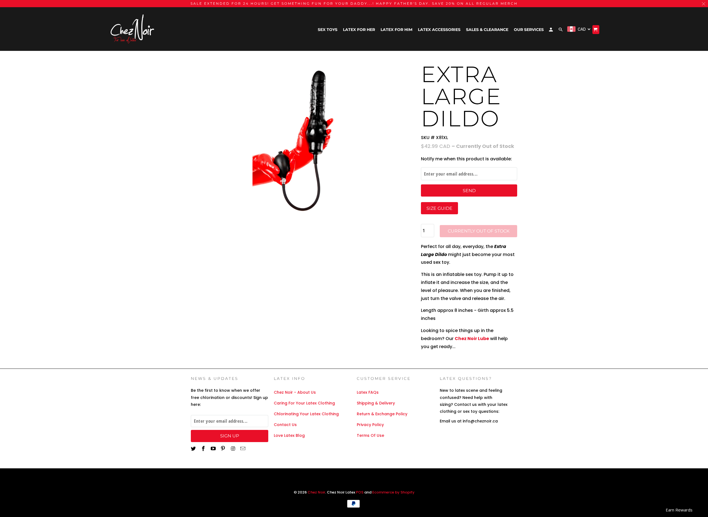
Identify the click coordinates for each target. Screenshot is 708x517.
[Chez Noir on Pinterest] (223, 448)
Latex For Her (359, 29)
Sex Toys (327, 29)
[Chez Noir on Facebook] (204, 448)
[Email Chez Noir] (243, 448)
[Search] (561, 30)
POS (359, 492)
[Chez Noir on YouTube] (214, 448)
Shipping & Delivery (376, 403)
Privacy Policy (370, 424)
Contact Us (285, 424)
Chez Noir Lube (472, 338)
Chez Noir (316, 492)
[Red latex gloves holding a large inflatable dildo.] (303, 138)
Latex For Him (396, 29)
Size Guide (439, 208)
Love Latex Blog (289, 435)
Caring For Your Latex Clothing (304, 403)
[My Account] (551, 30)
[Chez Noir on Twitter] (194, 448)
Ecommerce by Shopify (393, 492)
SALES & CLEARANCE (487, 29)
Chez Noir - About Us (295, 392)
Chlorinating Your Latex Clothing (306, 414)
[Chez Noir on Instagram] (233, 448)
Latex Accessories (439, 29)
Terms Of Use (370, 435)
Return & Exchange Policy (382, 414)
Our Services (529, 29)
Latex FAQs (368, 392)
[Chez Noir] (133, 29)
